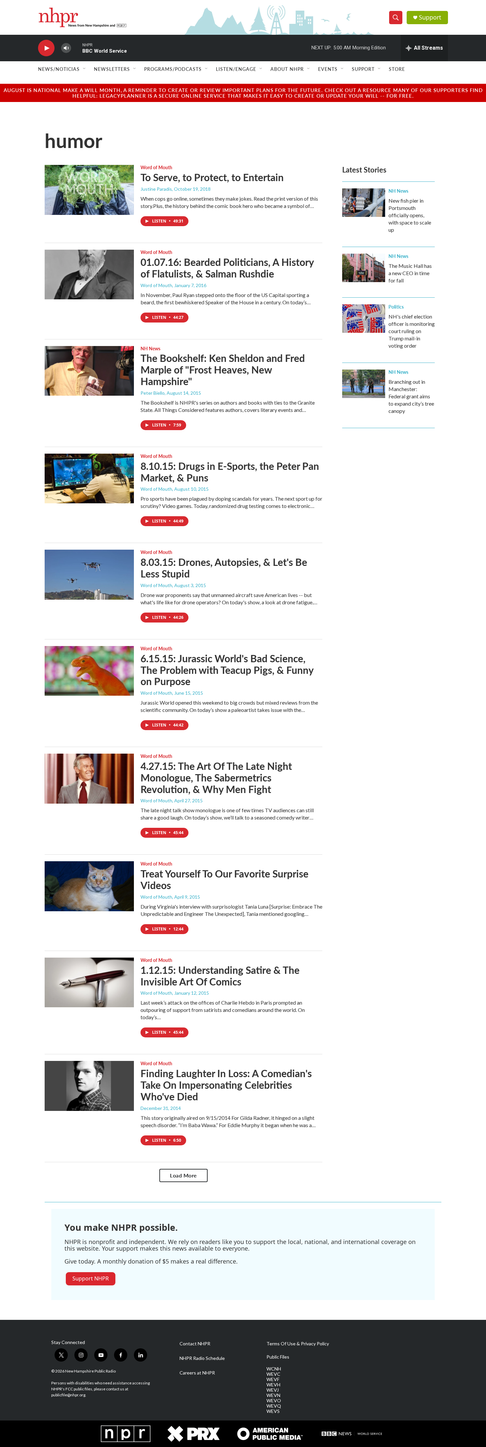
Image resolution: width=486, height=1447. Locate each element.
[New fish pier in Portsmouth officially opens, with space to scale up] (363, 202)
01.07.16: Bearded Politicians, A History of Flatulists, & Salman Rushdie (227, 267)
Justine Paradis (156, 189)
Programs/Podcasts (173, 69)
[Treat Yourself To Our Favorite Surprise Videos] (89, 886)
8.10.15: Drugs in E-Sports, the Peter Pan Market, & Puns (230, 471)
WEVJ (272, 1390)
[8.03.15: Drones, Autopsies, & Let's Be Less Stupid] (89, 574)
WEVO (273, 1400)
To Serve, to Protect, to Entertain (212, 177)
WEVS (273, 1411)
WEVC (273, 1374)
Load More (183, 1175)
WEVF (272, 1379)
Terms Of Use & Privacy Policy (297, 1343)
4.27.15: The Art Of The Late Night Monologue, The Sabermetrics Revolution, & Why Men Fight (216, 777)
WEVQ (273, 1406)
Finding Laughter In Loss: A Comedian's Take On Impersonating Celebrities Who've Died (226, 1084)
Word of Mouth (156, 167)
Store (397, 69)
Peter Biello (153, 393)
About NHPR (287, 69)
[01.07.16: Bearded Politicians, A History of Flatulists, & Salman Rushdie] (89, 274)
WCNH (273, 1369)
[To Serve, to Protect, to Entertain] (89, 190)
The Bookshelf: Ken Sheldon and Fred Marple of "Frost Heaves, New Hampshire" (223, 369)
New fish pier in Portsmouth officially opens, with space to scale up (409, 215)
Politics (396, 306)
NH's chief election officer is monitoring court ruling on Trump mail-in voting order (411, 331)
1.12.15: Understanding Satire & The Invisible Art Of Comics (220, 975)
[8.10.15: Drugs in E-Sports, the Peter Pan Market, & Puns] (89, 478)
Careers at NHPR (197, 1372)
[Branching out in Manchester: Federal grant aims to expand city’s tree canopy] (363, 384)
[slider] (77, 47)
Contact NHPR (195, 1343)
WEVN (273, 1395)
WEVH (273, 1384)
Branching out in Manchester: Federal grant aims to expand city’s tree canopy (411, 396)
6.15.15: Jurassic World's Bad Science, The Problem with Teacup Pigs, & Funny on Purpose (227, 669)
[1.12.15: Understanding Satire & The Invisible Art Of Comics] (89, 982)
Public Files (277, 1357)
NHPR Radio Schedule (202, 1358)
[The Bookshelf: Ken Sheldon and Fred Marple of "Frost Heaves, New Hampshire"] (89, 371)
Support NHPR (90, 1278)
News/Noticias (59, 69)
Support (430, 17)
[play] (46, 48)
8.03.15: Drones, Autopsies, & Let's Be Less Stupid (224, 567)
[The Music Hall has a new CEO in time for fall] (363, 268)
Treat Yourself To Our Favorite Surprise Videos (224, 879)
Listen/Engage (236, 69)
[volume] (66, 48)
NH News (150, 348)
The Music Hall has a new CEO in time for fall (410, 273)
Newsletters (112, 69)
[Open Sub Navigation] (84, 69)
